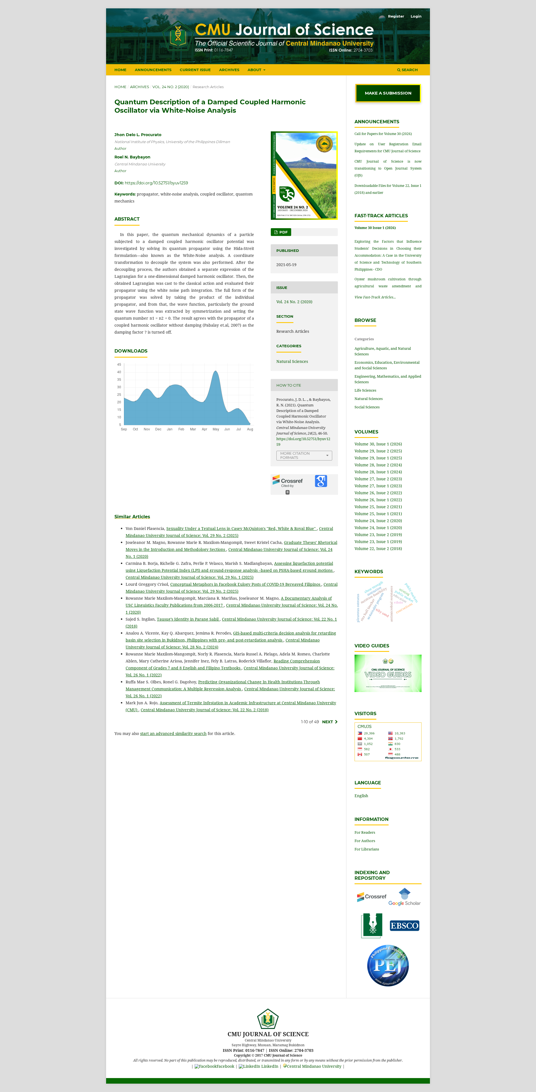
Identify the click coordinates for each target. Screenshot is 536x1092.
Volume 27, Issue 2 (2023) (378, 478)
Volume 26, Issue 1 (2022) (378, 499)
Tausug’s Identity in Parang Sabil (188, 619)
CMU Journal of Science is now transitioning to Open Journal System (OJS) (388, 168)
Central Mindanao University (314, 1066)
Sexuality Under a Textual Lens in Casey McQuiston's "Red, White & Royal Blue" (241, 528)
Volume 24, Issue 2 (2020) (378, 520)
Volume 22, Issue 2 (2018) (378, 548)
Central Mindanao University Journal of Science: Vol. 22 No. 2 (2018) (205, 709)
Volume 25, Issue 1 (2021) (378, 513)
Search (409, 70)
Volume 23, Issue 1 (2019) (378, 541)
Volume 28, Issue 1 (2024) (378, 471)
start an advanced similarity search (173, 733)
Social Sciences (367, 406)
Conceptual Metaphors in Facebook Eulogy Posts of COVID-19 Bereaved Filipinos (245, 584)
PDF (283, 232)
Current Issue (195, 70)
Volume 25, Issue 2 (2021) (378, 506)
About (255, 70)
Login (416, 16)
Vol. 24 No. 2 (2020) (170, 87)
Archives (229, 70)
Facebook (225, 1066)
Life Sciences (365, 390)
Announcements (153, 70)
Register (396, 16)
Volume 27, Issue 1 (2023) (378, 485)
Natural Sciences (292, 361)
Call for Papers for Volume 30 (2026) (383, 133)
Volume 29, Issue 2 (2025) (378, 451)
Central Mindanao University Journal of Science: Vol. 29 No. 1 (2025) (189, 577)
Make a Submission (388, 93)
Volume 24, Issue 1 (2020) (378, 527)
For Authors (365, 840)
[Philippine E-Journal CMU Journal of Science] (388, 985)
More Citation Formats (295, 455)
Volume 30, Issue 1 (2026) (378, 444)
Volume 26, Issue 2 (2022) (378, 492)
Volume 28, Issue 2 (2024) (378, 464)
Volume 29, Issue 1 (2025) (378, 458)
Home (120, 70)
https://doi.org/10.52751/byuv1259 (156, 182)
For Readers (365, 832)
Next (327, 721)
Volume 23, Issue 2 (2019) (378, 534)
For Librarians (367, 849)
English (361, 795)
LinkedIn (269, 1066)
